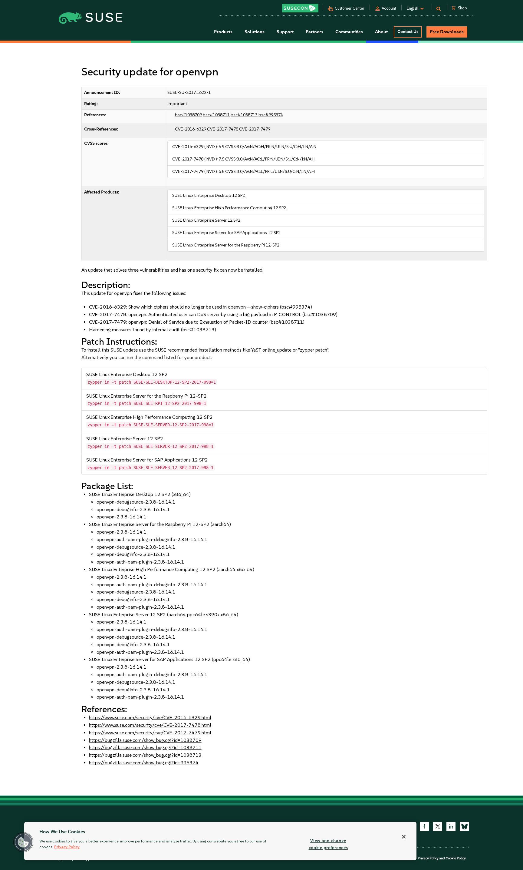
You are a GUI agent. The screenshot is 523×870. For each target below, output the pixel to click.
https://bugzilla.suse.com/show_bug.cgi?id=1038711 (145, 747)
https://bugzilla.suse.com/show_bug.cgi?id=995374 (144, 763)
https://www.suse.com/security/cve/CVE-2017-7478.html (150, 725)
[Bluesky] (464, 826)
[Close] (403, 836)
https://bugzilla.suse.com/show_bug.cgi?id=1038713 (145, 755)
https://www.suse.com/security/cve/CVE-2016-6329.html (150, 717)
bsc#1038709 (188, 114)
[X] (437, 826)
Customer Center (349, 8)
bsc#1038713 (244, 114)
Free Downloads (447, 32)
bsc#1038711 (216, 114)
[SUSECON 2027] (300, 8)
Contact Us (407, 31)
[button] (23, 842)
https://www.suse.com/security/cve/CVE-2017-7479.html (150, 733)
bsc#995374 (270, 114)
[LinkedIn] (451, 826)
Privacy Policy (428, 858)
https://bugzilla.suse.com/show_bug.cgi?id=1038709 (145, 740)
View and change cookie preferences (328, 844)
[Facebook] (424, 826)
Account (389, 8)
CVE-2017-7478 (222, 129)
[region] (220, 841)
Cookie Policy (456, 858)
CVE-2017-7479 (254, 129)
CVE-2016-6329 (190, 129)
